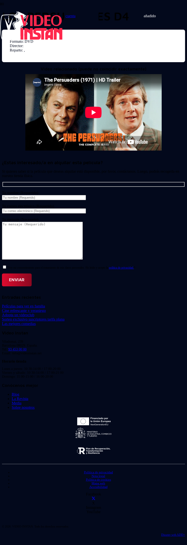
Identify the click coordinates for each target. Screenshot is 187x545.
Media (16, 403)
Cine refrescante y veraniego (24, 310)
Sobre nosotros (23, 407)
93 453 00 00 (17, 349)
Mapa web (98, 483)
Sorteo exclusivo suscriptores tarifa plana (33, 319)
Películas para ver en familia (23, 306)
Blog (15, 394)
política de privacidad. (121, 267)
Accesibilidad (98, 487)
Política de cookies (98, 479)
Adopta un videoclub (18, 315)
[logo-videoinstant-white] (31, 39)
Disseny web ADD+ (173, 534)
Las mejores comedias (19, 324)
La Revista (20, 399)
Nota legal (98, 476)
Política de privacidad (98, 472)
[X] (93, 499)
